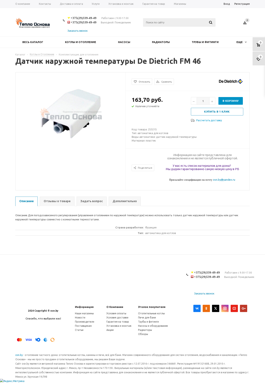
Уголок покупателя (151, 306)
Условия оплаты (116, 313)
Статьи (79, 330)
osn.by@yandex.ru (224, 179)
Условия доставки (117, 317)
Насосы (124, 42)
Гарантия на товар (117, 321)
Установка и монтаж (118, 325)
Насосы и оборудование (153, 325)
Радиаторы (161, 42)
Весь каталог (32, 42)
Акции (110, 330)
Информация (84, 306)
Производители (84, 321)
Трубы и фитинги (205, 42)
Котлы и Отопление (80, 42)
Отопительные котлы (151, 313)
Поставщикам (83, 325)
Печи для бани (147, 317)
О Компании (114, 306)
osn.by (19, 355)
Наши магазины (84, 313)
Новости (80, 317)
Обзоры (143, 334)
